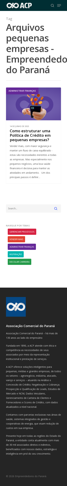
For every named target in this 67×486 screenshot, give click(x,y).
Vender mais (16, 239)
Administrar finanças (22, 90)
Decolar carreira (19, 261)
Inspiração (15, 254)
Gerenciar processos (22, 231)
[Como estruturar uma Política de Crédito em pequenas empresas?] (33, 135)
